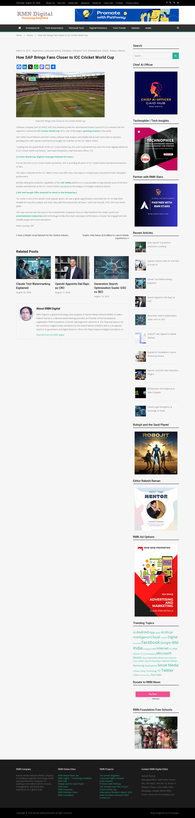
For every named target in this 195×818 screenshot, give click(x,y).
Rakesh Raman (169, 660)
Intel (154, 648)
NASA (166, 658)
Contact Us (105, 797)
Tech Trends (119, 27)
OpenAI (147, 661)
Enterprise (66, 50)
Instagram (147, 649)
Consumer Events (53, 50)
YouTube (156, 674)
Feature (113, 50)
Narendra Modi (155, 657)
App (152, 632)
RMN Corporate (65, 789)
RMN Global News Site (68, 775)
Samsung (138, 665)
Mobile (137, 657)
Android (142, 632)
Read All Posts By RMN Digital (50, 334)
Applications (38, 50)
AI (134, 632)
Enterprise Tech (80, 50)
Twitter (167, 670)
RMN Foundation (66, 795)
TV (159, 670)
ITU (142, 653)
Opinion (135, 27)
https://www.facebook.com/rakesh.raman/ (166, 3)
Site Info (61, 3)
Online (141, 661)
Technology (151, 671)
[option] (33, 275)
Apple (157, 632)
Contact (119, 3)
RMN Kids (62, 781)
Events (105, 50)
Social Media (168, 665)
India (138, 648)
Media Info (73, 3)
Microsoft (164, 653)
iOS (170, 649)
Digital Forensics (98, 27)
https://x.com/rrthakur (170, 3)
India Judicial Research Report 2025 (116, 792)
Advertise (85, 3)
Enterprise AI (32, 27)
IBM (174, 642)
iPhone (136, 653)
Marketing (151, 654)
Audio (148, 27)
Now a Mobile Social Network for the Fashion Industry (43, 235)
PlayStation (156, 661)
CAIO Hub (108, 3)
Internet (162, 648)
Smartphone (151, 665)
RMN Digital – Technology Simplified (75, 778)
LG (145, 653)
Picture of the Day (108, 789)
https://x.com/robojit (174, 3)
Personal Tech (76, 27)
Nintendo (173, 658)
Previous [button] (18, 278)
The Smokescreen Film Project (114, 786)
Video (135, 674)
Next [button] (127, 278)
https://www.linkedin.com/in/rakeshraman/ (178, 3)
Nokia (135, 661)
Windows (142, 675)
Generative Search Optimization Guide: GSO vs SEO (71, 288)
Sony (143, 670)
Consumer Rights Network (112, 778)
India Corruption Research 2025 (114, 795)
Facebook (150, 642)
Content (163, 637)
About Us (50, 3)
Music (144, 658)
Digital (173, 637)
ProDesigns (173, 813)
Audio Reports (106, 781)
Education (137, 643)
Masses (121, 50)
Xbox (148, 675)
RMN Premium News (68, 792)
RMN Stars (63, 786)
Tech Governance (54, 27)
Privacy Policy (132, 3)
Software (136, 671)
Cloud (155, 637)
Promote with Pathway (110, 783)
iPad (175, 648)
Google (165, 642)
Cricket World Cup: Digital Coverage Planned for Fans (44, 156)
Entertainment (94, 50)
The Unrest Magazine (109, 775)
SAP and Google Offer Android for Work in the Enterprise (46, 192)
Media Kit (96, 3)
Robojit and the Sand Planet (71, 783)
